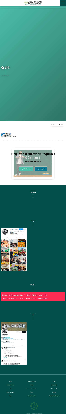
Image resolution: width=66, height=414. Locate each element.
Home (14, 136)
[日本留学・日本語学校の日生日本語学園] (33, 2)
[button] (26, 169)
